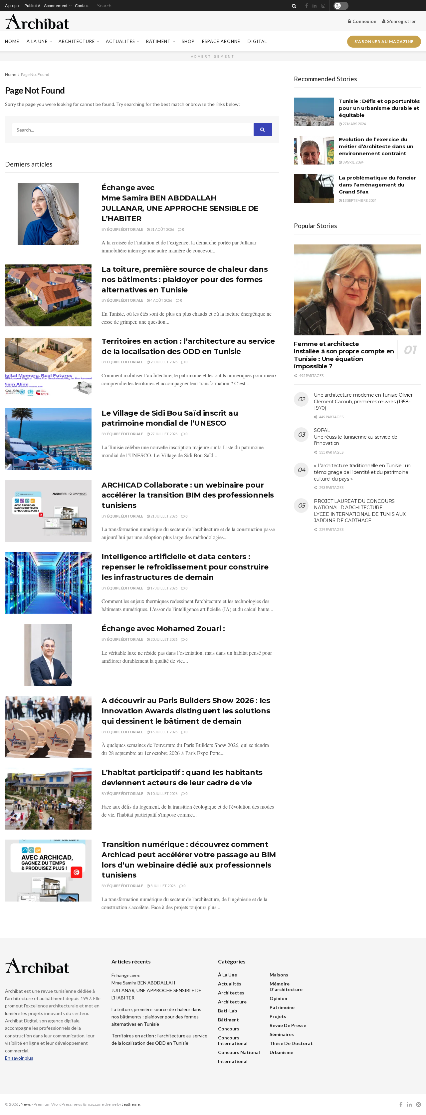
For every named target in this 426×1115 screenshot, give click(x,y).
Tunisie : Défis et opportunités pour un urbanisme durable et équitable (379, 108)
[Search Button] (293, 5)
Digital (257, 41)
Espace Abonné (221, 41)
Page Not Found (35, 74)
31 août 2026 (162, 229)
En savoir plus (19, 1058)
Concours (228, 1028)
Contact (82, 5)
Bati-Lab (227, 1010)
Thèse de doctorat (291, 1043)
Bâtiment (158, 41)
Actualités (120, 41)
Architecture (77, 41)
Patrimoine (282, 1007)
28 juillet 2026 (163, 362)
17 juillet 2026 (163, 588)
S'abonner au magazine (384, 41)
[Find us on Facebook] (306, 6)
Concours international (233, 1040)
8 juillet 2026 (162, 886)
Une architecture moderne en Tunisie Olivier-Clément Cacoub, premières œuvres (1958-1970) (364, 401)
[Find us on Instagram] (323, 6)
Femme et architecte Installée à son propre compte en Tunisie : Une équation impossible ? (344, 355)
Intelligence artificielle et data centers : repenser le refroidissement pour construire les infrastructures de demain (185, 567)
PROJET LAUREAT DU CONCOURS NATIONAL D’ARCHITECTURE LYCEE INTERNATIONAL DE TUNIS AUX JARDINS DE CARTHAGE (359, 511)
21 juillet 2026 (163, 516)
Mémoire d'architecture (286, 986)
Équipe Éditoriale (125, 229)
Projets (278, 1016)
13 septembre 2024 (359, 200)
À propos (13, 5)
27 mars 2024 (354, 124)
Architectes (231, 992)
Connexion (363, 21)
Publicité (32, 5)
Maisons (279, 974)
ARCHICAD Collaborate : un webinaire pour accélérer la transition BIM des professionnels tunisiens (188, 495)
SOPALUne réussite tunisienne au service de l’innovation (355, 436)
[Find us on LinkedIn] (315, 6)
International (233, 1061)
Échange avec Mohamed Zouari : (163, 628)
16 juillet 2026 (163, 732)
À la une (37, 41)
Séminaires (282, 1034)
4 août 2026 (161, 300)
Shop (188, 41)
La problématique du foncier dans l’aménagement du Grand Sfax (377, 185)
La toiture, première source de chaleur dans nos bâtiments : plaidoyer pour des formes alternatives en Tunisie (185, 279)
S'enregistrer (401, 21)
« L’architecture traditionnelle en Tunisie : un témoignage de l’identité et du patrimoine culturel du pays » (362, 472)
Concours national (239, 1052)
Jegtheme (131, 1104)
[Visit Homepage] (37, 21)
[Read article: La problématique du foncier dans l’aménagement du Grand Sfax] (314, 188)
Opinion (278, 998)
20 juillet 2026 (163, 639)
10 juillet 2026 (163, 793)
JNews (25, 1104)
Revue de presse (288, 1025)
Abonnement (56, 5)
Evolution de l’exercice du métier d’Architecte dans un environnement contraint (376, 146)
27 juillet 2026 (163, 434)
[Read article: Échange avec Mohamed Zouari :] (48, 655)
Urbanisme (281, 1052)
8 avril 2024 (352, 162)
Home (12, 41)
